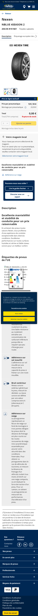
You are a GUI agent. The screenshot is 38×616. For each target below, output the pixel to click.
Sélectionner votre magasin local (15, 156)
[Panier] (29, 7)
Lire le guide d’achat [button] (17, 188)
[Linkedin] (25, 544)
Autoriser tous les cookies (19, 319)
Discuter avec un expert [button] (17, 195)
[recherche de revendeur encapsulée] (24, 7)
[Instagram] (31, 544)
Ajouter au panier (23, 123)
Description (6, 36)
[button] (33, 7)
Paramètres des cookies (19, 308)
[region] (19, 308)
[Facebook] (19, 544)
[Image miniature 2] (14, 91)
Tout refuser (19, 313)
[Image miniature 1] (7, 91)
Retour (8, 13)
